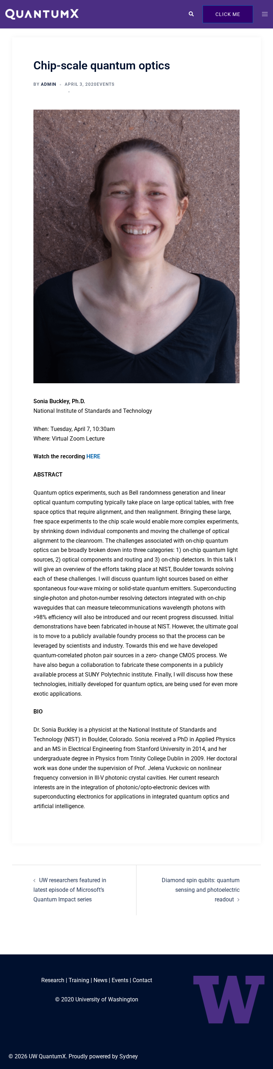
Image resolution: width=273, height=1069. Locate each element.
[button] (191, 14)
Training (79, 980)
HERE (93, 456)
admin (48, 84)
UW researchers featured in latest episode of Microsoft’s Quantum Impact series (69, 890)
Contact (142, 980)
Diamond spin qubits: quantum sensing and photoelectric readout (201, 890)
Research (52, 980)
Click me (227, 14)
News (100, 980)
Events (105, 84)
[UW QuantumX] (42, 13)
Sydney (128, 1056)
